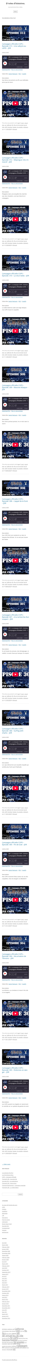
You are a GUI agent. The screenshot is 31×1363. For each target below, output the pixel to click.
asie (13, 1329)
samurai (12, 1347)
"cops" (22, 123)
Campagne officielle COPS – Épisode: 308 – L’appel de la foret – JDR (15, 501)
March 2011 (5, 1314)
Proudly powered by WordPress (9, 1360)
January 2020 (5, 1259)
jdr (17, 125)
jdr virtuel (20, 125)
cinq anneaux (5, 1331)
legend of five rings (23, 1338)
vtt (3, 129)
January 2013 (5, 1303)
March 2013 (5, 1299)
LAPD (6, 127)
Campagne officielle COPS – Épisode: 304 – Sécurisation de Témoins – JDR (14, 956)
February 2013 (5, 1301)
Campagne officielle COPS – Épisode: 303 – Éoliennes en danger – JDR (15, 1070)
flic (12, 125)
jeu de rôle (18, 1335)
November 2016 (6, 1291)
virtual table (9, 1349)
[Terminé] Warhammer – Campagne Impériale (13, 1185)
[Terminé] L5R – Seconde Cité (9, 1179)
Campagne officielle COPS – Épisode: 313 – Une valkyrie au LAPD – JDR (14, 46)
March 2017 (5, 1285)
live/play (10, 127)
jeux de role (5, 1338)
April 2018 (4, 1268)
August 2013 (5, 1295)
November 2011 (6, 1308)
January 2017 (5, 1289)
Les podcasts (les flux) (7, 1173)
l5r (11, 1337)
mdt (11, 1343)
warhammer (5, 1232)
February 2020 (5, 1257)
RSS (20, 74)
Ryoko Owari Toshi (7, 1224)
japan (10, 1333)
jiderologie (4, 1213)
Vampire (4, 1230)
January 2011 (5, 1316)
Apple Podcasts (13, 74)
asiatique (9, 1329)
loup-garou (5, 1217)
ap (5, 125)
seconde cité (18, 1347)
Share (26, 67)
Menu (15, 11)
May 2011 (4, 1312)
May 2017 (4, 1280)
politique (14, 1346)
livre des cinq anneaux (7, 1342)
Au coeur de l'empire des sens (9, 1205)
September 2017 (6, 1272)
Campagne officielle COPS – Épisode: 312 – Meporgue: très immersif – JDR (15, 160)
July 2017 (4, 1276)
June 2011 (4, 1310)
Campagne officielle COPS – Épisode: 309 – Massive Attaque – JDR (15, 387)
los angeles (20, 127)
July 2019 (4, 1261)
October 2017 (5, 1270)
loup (26, 1342)
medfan (14, 1344)
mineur (18, 1344)
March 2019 (5, 1264)
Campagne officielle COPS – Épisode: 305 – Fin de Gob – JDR (14, 843)
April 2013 (4, 1297)
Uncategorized (5, 1228)
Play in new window (17, 69)
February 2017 (5, 1287)
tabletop (24, 1347)
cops (18, 1330)
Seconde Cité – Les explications (10, 1181)
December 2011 (6, 1306)
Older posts (6, 1164)
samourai (7, 1347)
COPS (3, 1207)
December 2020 (6, 1251)
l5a (9, 1338)
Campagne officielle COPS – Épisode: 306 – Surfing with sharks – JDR (13, 730)
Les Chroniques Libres (7, 1175)
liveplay (15, 127)
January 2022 (5, 1249)
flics (15, 125)
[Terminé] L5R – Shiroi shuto (9, 1183)
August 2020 (5, 1255)
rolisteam (25, 127)
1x (12, 64)
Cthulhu (4, 1209)
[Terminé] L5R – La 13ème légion (10, 1187)
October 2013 (5, 1293)
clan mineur (12, 1331)
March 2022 (5, 1245)
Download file (6, 69)
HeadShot (4, 1211)
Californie (9, 125)
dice (21, 1331)
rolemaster (5, 1222)
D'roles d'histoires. (15, 3)
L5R (3, 1215)
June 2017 (4, 1278)
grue (7, 1333)
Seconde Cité (5, 1226)
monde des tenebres (6, 1346)
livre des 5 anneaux (22, 1340)
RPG (3, 1347)
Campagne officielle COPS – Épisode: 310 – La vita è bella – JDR (15, 274)
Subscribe (19, 67)
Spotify (24, 74)
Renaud (15, 129)
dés (23, 1331)
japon (14, 1333)
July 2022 (4, 1243)
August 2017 (5, 1274)
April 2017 (4, 1282)
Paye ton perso (6, 1220)
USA (28, 1347)
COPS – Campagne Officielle (9, 1177)
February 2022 (5, 1247)
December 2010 (6, 1318)
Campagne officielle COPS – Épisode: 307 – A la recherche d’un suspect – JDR (15, 617)
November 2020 (6, 1253)
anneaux (4, 1329)
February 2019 (5, 1266)
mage (8, 1343)
